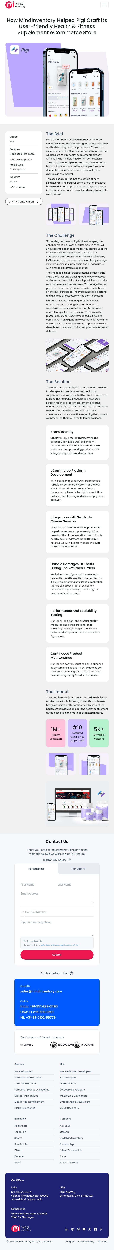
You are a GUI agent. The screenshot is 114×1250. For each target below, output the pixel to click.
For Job (77, 869)
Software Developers (72, 1089)
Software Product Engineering (31, 1089)
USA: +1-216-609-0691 (37, 1012)
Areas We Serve (69, 1162)
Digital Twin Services (26, 1095)
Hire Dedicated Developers (75, 1071)
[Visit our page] (95, 1229)
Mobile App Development (29, 1102)
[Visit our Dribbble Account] (72, 1229)
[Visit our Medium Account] (78, 1229)
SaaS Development (25, 1083)
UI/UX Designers (69, 1108)
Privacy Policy (86, 1241)
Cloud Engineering (24, 1108)
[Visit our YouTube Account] (84, 1229)
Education (20, 1132)
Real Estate (21, 1144)
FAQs (63, 1156)
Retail (17, 1162)
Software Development (28, 1077)
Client (13, 137)
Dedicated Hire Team (22, 154)
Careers (64, 1132)
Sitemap (102, 1241)
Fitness (14, 181)
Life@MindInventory (71, 1138)
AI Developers (68, 1077)
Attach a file (50, 942)
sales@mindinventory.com (41, 991)
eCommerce (17, 187)
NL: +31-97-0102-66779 (38, 1017)
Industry (15, 177)
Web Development (21, 159)
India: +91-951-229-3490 (39, 1006)
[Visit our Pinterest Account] (101, 1229)
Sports (18, 1138)
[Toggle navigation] (104, 5)
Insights (70, 1241)
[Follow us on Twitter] (89, 1229)
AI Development (23, 1071)
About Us (65, 1126)
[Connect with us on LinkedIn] (67, 1229)
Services (15, 149)
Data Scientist (68, 1083)
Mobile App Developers (73, 1095)
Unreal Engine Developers (75, 1102)
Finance (19, 1156)
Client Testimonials (71, 1150)
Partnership (67, 1144)
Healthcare (21, 1126)
